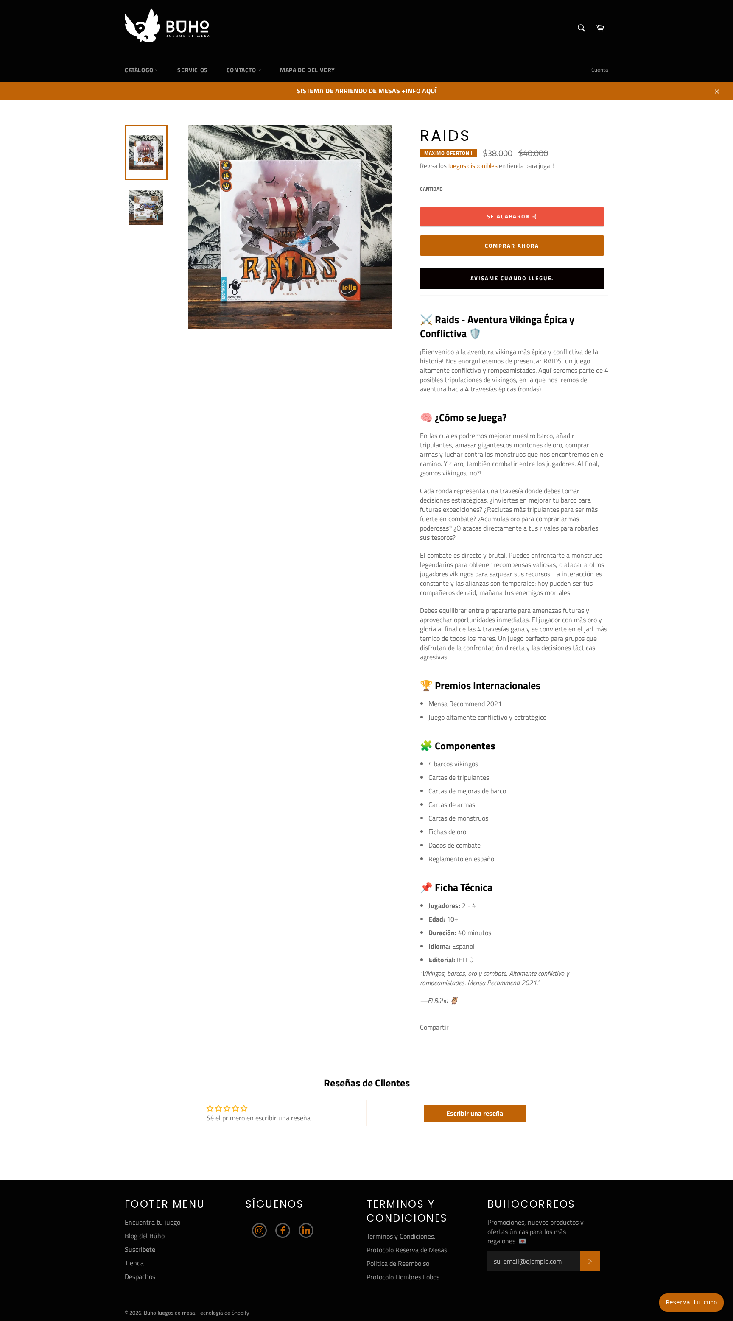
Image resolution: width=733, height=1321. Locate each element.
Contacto (242, 69)
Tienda (134, 1263)
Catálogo (140, 69)
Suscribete (140, 1249)
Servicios (192, 69)
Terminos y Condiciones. (400, 1236)
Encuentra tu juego (152, 1222)
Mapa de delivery (307, 69)
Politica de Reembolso (397, 1263)
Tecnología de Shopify (223, 1312)
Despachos (140, 1276)
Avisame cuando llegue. (512, 278)
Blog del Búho (145, 1236)
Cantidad (431, 189)
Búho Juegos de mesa (169, 1312)
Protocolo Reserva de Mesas (406, 1250)
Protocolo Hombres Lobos (402, 1277)
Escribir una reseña (474, 1113)
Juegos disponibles (473, 165)
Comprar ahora (512, 245)
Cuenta (599, 69)
